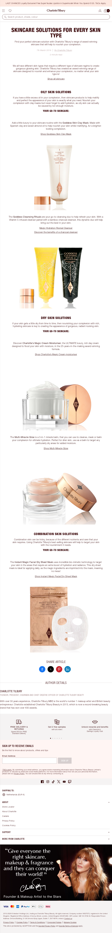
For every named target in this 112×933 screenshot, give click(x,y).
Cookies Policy (8, 825)
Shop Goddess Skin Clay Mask (56, 134)
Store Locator (8, 807)
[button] (5, 16)
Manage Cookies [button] (70, 922)
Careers (5, 816)
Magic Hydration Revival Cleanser (56, 228)
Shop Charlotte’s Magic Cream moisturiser (56, 354)
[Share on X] (51, 669)
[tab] (50, 738)
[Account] (100, 10)
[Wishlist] (10, 10)
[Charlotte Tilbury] (56, 10)
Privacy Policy (19, 774)
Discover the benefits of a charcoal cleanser (56, 232)
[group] (20, 725)
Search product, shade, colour (23, 17)
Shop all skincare (56, 79)
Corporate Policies (54, 922)
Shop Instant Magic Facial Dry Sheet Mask (56, 576)
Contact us (68, 918)
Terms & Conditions (37, 922)
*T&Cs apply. (7, 770)
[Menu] (3, 10)
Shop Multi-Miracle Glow (56, 448)
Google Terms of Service (68, 926)
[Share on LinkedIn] (67, 669)
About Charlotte (9, 811)
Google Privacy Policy (46, 926)
